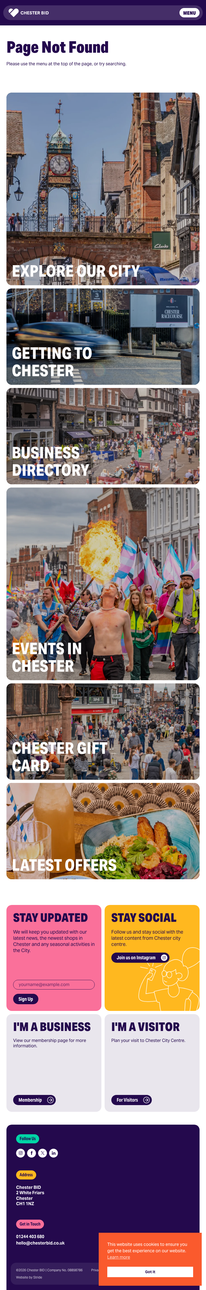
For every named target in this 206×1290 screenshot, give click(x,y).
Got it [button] (150, 1271)
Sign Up (26, 999)
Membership (30, 1100)
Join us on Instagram (136, 957)
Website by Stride (29, 1277)
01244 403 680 (30, 1236)
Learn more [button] (118, 1257)
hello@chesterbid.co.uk (40, 1243)
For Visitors (127, 1100)
